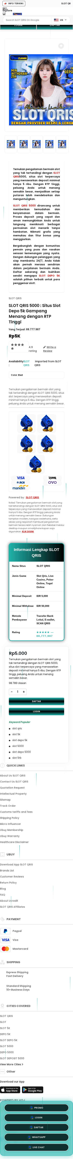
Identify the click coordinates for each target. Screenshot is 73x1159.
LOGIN (18, 25)
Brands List (7, 870)
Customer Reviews (12, 876)
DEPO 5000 (7, 1052)
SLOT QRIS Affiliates (12, 907)
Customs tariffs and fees (16, 812)
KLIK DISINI (28, 531)
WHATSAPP (38, 1138)
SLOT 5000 (6, 1046)
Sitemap (5, 800)
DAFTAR (55, 25)
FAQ (2, 895)
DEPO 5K (5, 1034)
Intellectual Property (13, 793)
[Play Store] (32, 1090)
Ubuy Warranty (9, 836)
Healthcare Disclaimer (14, 842)
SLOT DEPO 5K (49, 275)
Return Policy (8, 882)
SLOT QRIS (15, 298)
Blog (3, 888)
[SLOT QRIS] (17, 13)
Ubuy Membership (11, 830)
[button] (61, 46)
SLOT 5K (5, 1028)
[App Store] (10, 1090)
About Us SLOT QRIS (12, 775)
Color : (17, 374)
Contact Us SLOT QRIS (14, 781)
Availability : (16, 363)
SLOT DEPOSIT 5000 (12, 1058)
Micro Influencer (10, 824)
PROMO (38, 1107)
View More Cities (11, 1064)
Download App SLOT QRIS (16, 864)
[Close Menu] (4, 14)
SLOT (3, 1022)
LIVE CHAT (39, 1148)
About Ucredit (9, 901)
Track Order (8, 806)
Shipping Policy (9, 818)
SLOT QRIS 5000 (24, 205)
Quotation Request (12, 787)
